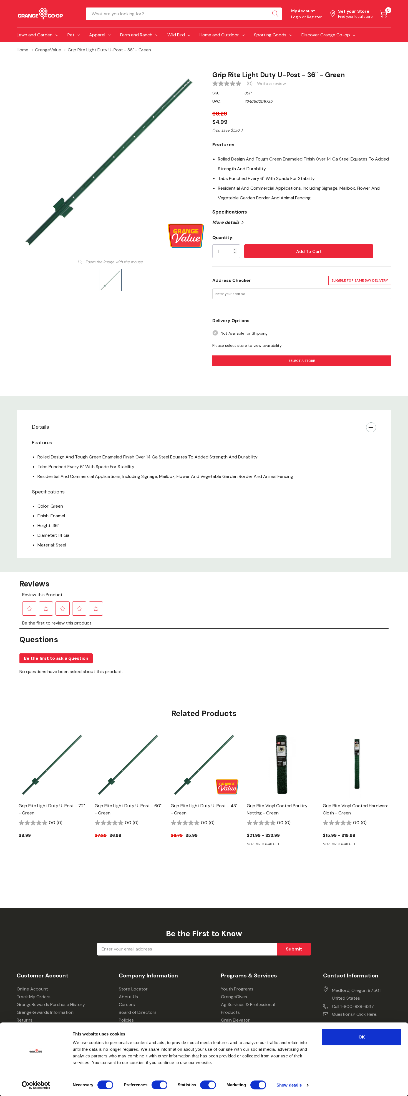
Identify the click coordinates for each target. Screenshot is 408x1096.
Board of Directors (138, 1012)
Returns (24, 1020)
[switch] (159, 1084)
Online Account (32, 989)
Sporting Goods (270, 35)
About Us (128, 997)
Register (314, 16)
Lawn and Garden (34, 35)
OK (362, 1037)
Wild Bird (176, 35)
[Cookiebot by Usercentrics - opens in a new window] (36, 1085)
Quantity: (222, 237)
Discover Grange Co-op (325, 35)
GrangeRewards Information (45, 1012)
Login (296, 16)
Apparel (97, 35)
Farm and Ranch (136, 35)
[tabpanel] (52, 793)
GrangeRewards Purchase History (51, 1004)
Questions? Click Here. (354, 1014)
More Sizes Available (263, 844)
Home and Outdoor (219, 35)
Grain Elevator (235, 1020)
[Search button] (275, 13)
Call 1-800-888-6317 (353, 1006)
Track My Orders (34, 997)
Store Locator (133, 989)
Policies (126, 1020)
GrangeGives (234, 997)
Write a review (271, 83)
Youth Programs (237, 989)
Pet (70, 35)
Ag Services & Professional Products (248, 1008)
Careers (127, 1004)
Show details (289, 1085)
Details (40, 426)
